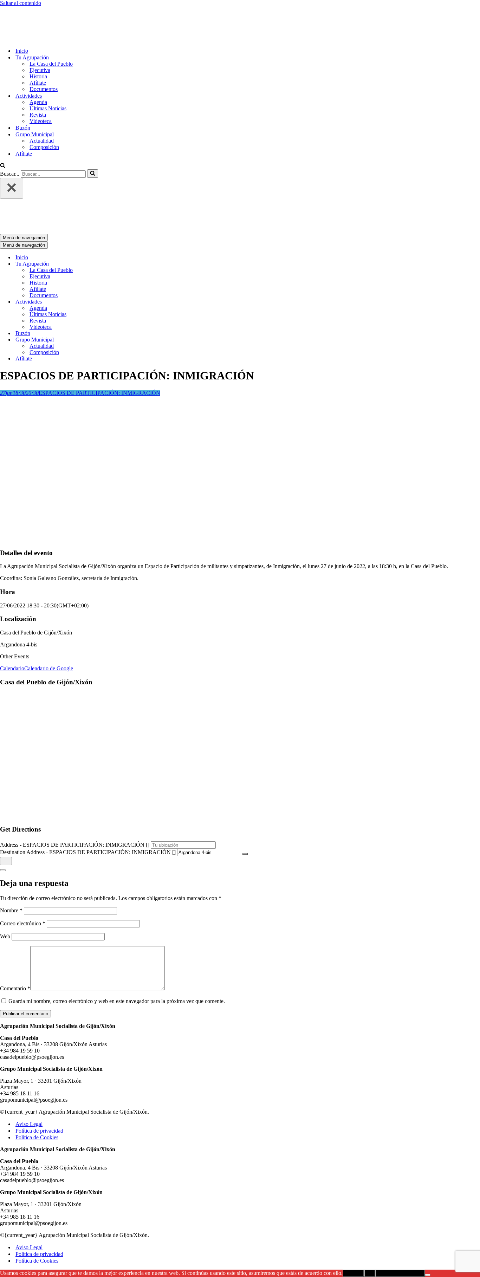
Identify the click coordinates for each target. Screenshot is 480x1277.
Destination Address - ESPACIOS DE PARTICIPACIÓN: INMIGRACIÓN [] (88, 794)
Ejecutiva (40, 41)
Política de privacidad (39, 1072)
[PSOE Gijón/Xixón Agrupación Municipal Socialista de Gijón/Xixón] (24, 9)
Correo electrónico (22, 865)
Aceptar (353, 1215)
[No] (427, 1217)
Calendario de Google (48, 610)
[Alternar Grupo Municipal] (123, 282)
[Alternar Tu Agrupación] (123, 206)
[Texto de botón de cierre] (3, 812)
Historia (38, 47)
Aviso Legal (29, 1066)
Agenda (38, 73)
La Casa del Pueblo (51, 35)
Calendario (12, 610)
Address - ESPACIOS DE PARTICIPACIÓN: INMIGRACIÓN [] (74, 786)
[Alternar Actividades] (123, 244)
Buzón (22, 99)
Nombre (11, 852)
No (369, 1215)
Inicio (21, 22)
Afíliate (38, 54)
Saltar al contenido (20, 3)
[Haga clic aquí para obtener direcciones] (6, 803)
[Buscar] (2, 137)
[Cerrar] (11, 159)
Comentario (15, 930)
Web (5, 878)
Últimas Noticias (48, 79)
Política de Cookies (36, 1079)
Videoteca (41, 92)
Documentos (44, 60)
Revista (38, 86)
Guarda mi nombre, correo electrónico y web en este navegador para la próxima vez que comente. (116, 943)
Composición (44, 118)
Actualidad (42, 112)
